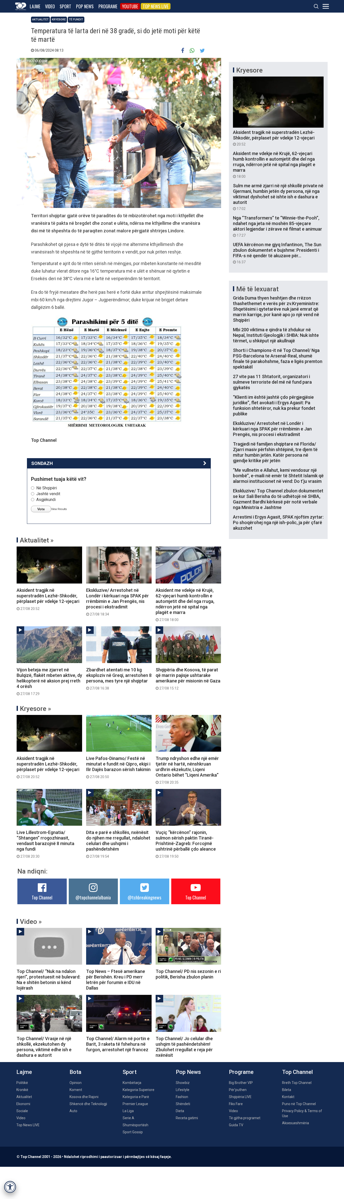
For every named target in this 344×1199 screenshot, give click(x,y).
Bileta (286, 1090)
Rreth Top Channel (297, 1083)
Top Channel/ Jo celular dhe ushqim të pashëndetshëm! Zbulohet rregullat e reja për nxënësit (184, 1047)
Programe (107, 6)
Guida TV (236, 1125)
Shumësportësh (135, 1125)
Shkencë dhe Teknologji (88, 1104)
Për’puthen (238, 1090)
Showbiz (183, 1083)
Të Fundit (76, 19)
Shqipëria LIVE (240, 1097)
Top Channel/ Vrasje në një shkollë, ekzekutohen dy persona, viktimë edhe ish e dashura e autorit (44, 1047)
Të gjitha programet (244, 1118)
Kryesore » (35, 708)
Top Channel (42, 897)
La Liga (128, 1111)
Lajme (35, 6)
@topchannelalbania (93, 897)
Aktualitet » (37, 540)
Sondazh (42, 463)
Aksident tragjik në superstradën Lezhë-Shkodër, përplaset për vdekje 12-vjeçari (48, 599)
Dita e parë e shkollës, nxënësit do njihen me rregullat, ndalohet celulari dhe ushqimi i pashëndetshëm (118, 844)
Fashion (182, 1097)
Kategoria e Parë (136, 1097)
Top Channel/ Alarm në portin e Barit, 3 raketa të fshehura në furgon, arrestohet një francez (118, 1044)
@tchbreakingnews (144, 897)
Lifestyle (182, 1090)
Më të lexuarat (257, 289)
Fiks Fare (236, 1104)
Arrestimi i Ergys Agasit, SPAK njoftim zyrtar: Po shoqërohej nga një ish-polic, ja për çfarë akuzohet (278, 522)
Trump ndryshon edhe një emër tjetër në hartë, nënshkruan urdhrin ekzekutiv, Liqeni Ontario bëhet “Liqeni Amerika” (187, 770)
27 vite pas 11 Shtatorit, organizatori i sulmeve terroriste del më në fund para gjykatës (272, 382)
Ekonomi (23, 1104)
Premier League (135, 1104)
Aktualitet (40, 19)
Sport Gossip (133, 1132)
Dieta (180, 1111)
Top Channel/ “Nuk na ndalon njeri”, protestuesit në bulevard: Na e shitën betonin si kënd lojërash (48, 980)
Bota (75, 1072)
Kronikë (22, 1090)
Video (50, 6)
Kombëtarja (132, 1083)
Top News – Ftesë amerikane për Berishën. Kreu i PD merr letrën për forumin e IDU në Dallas (115, 980)
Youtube (130, 6)
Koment (76, 1090)
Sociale (22, 1111)
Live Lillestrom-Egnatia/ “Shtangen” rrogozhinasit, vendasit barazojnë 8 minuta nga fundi (45, 844)
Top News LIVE (155, 6)
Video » (31, 921)
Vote (41, 509)
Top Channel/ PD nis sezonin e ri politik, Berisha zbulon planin (188, 974)
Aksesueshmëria (295, 1123)
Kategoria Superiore (138, 1090)
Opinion (76, 1083)
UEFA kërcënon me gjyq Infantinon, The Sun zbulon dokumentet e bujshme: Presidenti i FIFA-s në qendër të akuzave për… (277, 253)
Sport (65, 6)
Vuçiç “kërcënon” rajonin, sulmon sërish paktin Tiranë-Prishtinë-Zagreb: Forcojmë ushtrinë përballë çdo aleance (186, 844)
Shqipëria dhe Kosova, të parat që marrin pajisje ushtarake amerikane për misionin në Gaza (188, 678)
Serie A (128, 1118)
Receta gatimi (187, 1118)
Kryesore (59, 19)
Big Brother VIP (241, 1083)
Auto (73, 1111)
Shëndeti (183, 1104)
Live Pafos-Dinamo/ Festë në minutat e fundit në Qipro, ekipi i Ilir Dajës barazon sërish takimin (118, 767)
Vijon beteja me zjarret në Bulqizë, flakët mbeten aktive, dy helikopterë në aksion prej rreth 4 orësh (49, 681)
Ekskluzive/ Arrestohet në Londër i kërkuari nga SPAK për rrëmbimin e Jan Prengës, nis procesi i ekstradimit (117, 602)
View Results (59, 509)
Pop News (85, 6)
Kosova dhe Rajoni (84, 1097)
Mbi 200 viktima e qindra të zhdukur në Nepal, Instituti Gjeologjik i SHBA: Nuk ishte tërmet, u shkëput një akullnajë (276, 335)
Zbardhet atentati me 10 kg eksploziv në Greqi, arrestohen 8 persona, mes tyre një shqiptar (119, 678)
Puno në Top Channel (299, 1104)
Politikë (22, 1083)
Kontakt (288, 1097)
